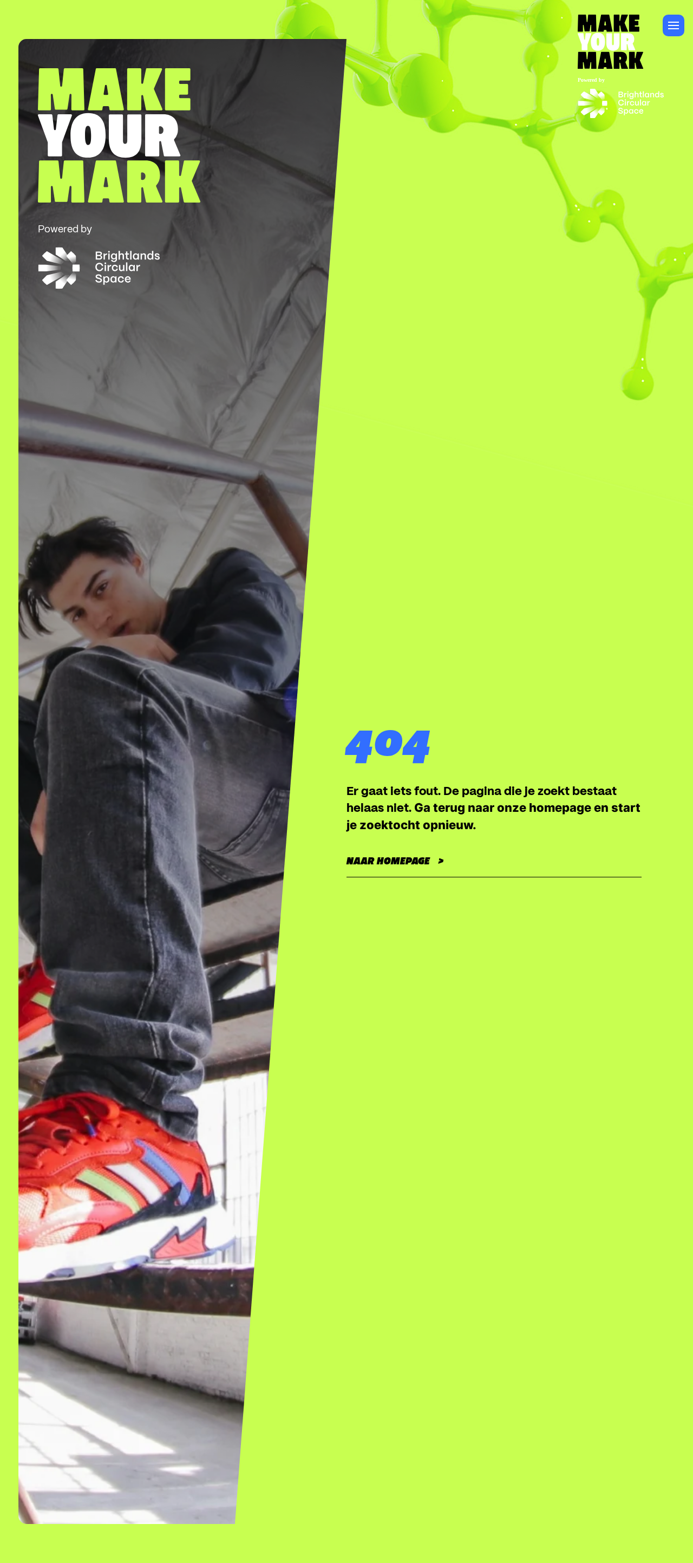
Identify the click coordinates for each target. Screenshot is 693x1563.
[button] (673, 25)
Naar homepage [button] (388, 861)
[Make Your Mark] (621, 36)
